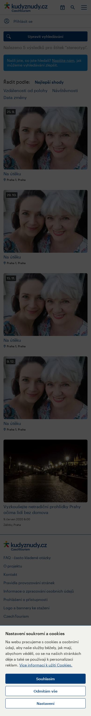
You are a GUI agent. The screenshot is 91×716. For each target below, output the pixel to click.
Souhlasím (45, 678)
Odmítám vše (45, 691)
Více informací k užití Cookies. (45, 665)
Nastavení (45, 703)
